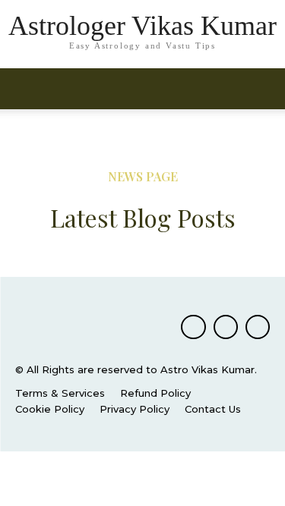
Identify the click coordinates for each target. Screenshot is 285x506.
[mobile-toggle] (26, 88)
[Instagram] (226, 327)
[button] (263, 88)
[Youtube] (257, 327)
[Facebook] (193, 327)
